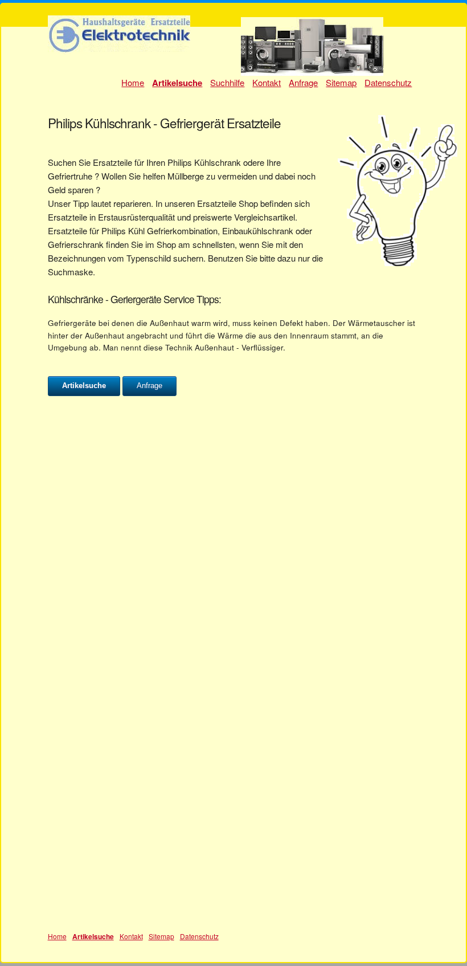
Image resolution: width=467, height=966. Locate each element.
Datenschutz (388, 82)
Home (132, 82)
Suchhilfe (227, 82)
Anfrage (303, 82)
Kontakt (266, 82)
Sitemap (341, 82)
